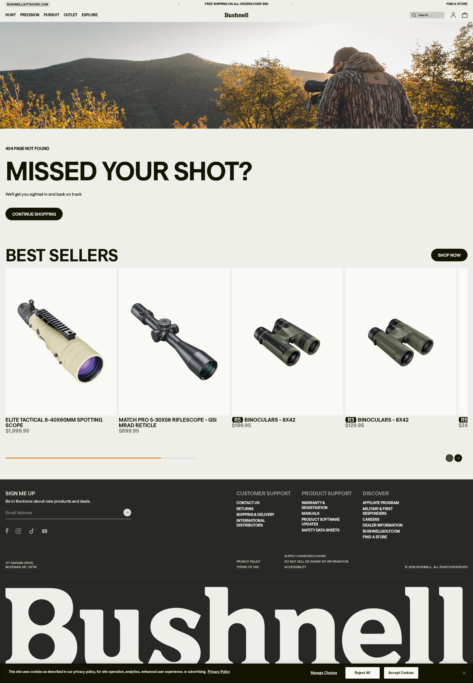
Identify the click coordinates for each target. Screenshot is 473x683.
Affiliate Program (381, 502)
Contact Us (247, 502)
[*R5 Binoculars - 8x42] (287, 342)
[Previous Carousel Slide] (449, 458)
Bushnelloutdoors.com (27, 4)
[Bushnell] (236, 15)
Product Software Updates (321, 521)
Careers (371, 519)
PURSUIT (51, 15)
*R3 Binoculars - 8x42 (377, 419)
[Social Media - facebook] (6, 530)
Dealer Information (383, 525)
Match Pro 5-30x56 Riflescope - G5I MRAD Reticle (168, 422)
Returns (244, 509)
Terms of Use (247, 567)
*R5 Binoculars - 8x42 (263, 419)
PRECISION (29, 15)
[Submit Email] (127, 512)
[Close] (464, 673)
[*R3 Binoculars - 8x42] (400, 342)
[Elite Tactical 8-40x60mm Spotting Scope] (61, 342)
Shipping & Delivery (255, 514)
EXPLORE (90, 15)
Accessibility (295, 567)
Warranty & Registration (315, 505)
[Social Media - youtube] (44, 530)
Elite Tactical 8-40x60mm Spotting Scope (53, 422)
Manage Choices (324, 673)
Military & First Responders (378, 511)
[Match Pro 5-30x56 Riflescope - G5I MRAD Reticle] (174, 342)
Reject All (362, 673)
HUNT (10, 15)
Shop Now (449, 255)
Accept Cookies (401, 673)
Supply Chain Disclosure (305, 556)
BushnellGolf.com (381, 531)
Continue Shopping (34, 214)
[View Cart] (465, 15)
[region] (236, 673)
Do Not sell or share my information (316, 561)
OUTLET (71, 15)
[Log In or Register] (453, 15)
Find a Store (457, 4)
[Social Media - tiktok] (31, 530)
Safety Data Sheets (320, 530)
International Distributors (250, 523)
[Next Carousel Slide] (458, 458)
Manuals (310, 513)
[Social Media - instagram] (18, 530)
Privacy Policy (248, 561)
